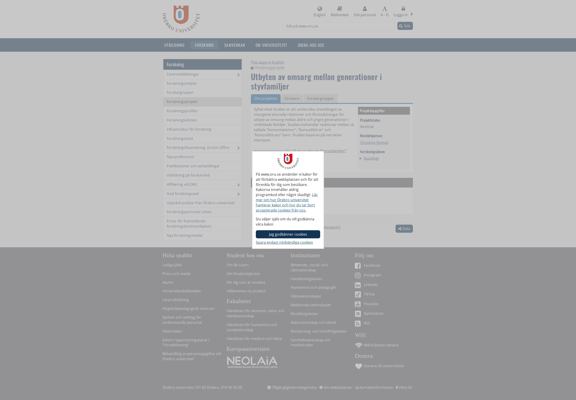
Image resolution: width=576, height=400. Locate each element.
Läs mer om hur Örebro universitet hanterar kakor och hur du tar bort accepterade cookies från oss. (287, 202)
